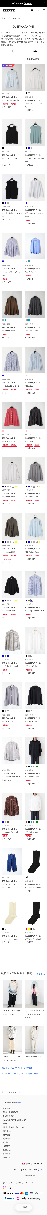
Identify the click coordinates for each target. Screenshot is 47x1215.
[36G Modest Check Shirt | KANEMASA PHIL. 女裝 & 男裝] (12, 751)
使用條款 (6, 1153)
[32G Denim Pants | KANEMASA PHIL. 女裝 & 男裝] (12, 862)
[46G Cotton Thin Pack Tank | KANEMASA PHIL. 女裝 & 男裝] (35, 78)
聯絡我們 (6, 1123)
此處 (19, 1102)
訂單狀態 (6, 1134)
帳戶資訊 (6, 1131)
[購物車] (37, 10)
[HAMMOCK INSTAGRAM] (5, 1188)
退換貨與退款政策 (10, 1112)
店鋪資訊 (6, 1142)
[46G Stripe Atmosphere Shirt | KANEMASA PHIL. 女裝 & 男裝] (35, 188)
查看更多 (38, 974)
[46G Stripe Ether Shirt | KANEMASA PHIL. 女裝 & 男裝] (12, 360)
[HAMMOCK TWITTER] (10, 1188)
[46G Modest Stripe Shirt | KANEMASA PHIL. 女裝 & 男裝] (12, 807)
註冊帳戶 (28, 3)
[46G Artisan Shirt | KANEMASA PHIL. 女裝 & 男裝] (35, 360)
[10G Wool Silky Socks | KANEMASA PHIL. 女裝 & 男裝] (35, 862)
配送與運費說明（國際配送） (15, 1119)
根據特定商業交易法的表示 (14, 1127)
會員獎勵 (6, 1138)
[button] (43, 10)
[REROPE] (8, 10)
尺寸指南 (6, 1108)
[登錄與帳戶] (32, 10)
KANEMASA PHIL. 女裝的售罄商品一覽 (20, 1073)
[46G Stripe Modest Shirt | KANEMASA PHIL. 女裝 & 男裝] (35, 585)
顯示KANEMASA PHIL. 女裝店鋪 (17, 1068)
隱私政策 (6, 1157)
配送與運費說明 (9, 1115)
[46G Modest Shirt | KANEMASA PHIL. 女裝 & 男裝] (35, 246)
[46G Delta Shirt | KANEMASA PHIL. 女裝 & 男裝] (35, 641)
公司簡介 (6, 1146)
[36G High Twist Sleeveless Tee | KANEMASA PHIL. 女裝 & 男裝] (35, 133)
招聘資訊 (6, 1149)
